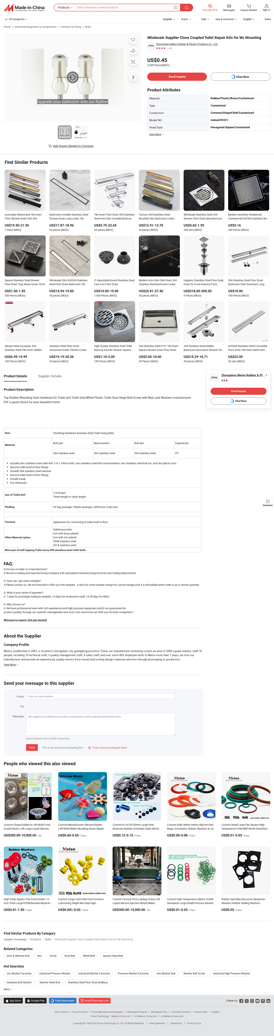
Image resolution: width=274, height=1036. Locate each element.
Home (7, 26)
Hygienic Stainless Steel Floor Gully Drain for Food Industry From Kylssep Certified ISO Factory (203, 282)
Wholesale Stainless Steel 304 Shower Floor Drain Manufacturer (203, 216)
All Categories (17, 19)
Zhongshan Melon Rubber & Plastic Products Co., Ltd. (187, 44)
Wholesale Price (159, 1011)
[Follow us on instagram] (252, 1000)
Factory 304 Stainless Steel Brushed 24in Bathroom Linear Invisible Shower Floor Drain (156, 217)
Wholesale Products (137, 1011)
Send (32, 747)
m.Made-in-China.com (146, 1016)
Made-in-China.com (121, 1016)
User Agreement (157, 1023)
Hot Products (61, 1011)
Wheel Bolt (89, 955)
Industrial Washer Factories (94, 973)
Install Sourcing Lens (97, 1000)
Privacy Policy (194, 1023)
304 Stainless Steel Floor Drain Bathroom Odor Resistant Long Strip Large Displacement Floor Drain (246, 282)
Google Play (36, 1000)
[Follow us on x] (247, 1000)
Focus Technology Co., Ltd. (111, 1023)
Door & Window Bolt (18, 955)
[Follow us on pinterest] (263, 1000)
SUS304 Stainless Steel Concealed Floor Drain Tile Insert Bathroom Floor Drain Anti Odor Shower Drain (248, 348)
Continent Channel (180, 1011)
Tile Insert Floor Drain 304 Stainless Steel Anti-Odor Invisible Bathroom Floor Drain (114, 217)
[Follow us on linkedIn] (268, 1000)
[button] (175, 7)
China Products (80, 1011)
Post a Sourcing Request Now (107, 747)
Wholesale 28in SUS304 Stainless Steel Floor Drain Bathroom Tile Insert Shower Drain (68, 282)
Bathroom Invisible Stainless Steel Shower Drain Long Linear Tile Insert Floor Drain (68, 217)
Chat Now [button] (242, 77)
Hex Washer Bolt (166, 973)
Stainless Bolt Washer (19, 982)
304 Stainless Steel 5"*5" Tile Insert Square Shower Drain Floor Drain (158, 348)
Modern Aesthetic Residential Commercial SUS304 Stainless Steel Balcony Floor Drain (248, 217)
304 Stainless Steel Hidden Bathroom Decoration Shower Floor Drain (204, 348)
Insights (216, 1011)
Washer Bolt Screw (194, 973)
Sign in (266, 10)
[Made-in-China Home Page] (24, 8)
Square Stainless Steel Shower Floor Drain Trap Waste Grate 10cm (25, 282)
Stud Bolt (69, 955)
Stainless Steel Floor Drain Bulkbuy (88, 982)
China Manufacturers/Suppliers (107, 1011)
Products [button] (64, 7)
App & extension (224, 19)
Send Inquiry (177, 76)
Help (203, 19)
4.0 (223, 380)
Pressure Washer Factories (133, 973)
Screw (53, 955)
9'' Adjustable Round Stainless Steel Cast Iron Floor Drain (114, 282)
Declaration (176, 1023)
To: (22, 706)
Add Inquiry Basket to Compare (73, 146)
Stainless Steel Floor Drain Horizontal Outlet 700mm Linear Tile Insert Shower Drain (67, 348)
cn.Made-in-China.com (172, 1016)
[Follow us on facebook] (241, 1000)
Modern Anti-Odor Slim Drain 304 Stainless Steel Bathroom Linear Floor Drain (158, 282)
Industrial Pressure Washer (54, 973)
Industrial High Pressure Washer (231, 973)
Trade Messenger (63, 1000)
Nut (39, 955)
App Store (13, 1000)
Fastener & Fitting (71, 26)
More (7, 989)
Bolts (88, 26)
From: (21, 696)
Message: (18, 716)
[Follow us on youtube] (257, 1000)
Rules (268, 19)
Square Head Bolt (113, 955)
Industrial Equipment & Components (35, 26)
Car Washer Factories (19, 973)
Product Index (201, 1011)
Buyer (184, 19)
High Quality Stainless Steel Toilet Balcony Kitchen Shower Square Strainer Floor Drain (113, 348)
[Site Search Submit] (186, 7)
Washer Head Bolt (50, 982)
